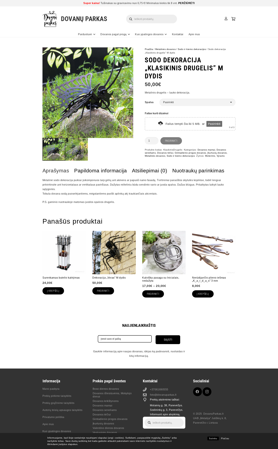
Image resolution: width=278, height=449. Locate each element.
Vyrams (221, 156)
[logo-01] (49, 19)
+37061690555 (159, 389)
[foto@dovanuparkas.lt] (146, 395)
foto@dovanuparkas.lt (163, 394)
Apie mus (48, 424)
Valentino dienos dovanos (108, 428)
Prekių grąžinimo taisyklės (58, 403)
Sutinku (213, 438)
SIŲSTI (168, 339)
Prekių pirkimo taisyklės (56, 396)
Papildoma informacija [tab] (100, 170)
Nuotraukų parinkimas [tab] (198, 170)
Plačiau (225, 438)
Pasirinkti (214, 123)
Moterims (210, 156)
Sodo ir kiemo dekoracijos (192, 49)
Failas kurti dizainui (156, 113)
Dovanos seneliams (105, 410)
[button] (94, 34)
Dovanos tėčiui (165, 152)
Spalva (149, 102)
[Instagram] (207, 391)
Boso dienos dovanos (106, 388)
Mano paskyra (51, 388)
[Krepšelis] (233, 19)
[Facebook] (197, 391)
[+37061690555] (146, 389)
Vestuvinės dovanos (105, 432)
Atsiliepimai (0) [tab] (149, 170)
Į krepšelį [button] (53, 290)
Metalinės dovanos (165, 49)
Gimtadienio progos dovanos (190, 152)
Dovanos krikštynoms (106, 401)
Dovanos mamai (206, 149)
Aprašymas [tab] (55, 170)
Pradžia (149, 49)
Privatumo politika (53, 417)
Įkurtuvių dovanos (217, 152)
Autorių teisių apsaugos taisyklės (62, 410)
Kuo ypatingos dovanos (56, 431)
